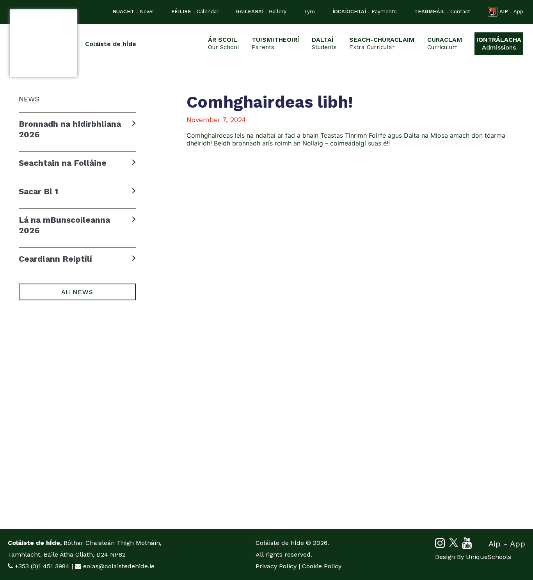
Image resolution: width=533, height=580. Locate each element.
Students (324, 43)
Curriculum (444, 43)
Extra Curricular (382, 43)
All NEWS (77, 292)
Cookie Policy (321, 566)
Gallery (261, 11)
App (511, 11)
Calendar (195, 11)
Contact (442, 11)
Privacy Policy (276, 566)
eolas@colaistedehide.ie (119, 566)
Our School (223, 43)
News (133, 11)
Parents (275, 43)
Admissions (498, 43)
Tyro (309, 11)
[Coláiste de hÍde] (43, 43)
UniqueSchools (488, 556)
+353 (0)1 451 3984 (42, 566)
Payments (364, 11)
